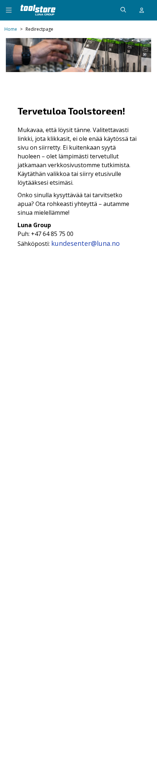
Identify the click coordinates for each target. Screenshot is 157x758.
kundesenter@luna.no (85, 243)
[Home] (37, 10)
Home (10, 29)
